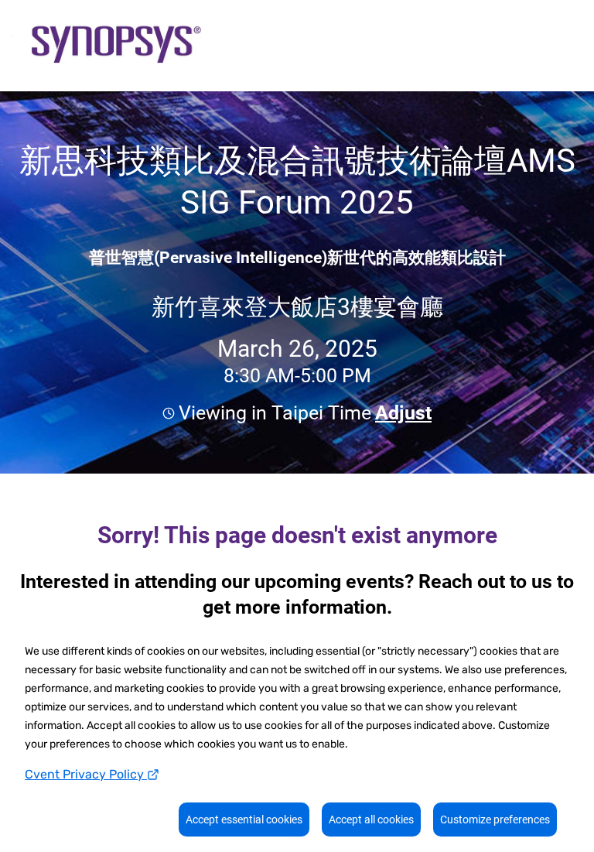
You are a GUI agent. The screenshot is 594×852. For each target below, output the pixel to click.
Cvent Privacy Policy (86, 774)
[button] (401, 413)
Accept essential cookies (244, 819)
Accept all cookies (371, 819)
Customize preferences (495, 819)
